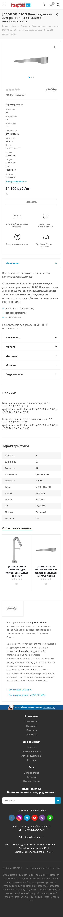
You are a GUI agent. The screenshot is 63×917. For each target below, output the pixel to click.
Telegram (27, 818)
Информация (31, 741)
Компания (31, 716)
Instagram (19, 818)
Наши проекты (31, 781)
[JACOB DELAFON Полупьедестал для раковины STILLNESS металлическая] (31, 60)
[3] (12, 89)
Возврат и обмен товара (17, 244)
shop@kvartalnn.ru (34, 837)
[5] (18, 89)
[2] (10, 89)
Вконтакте (12, 818)
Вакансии (31, 725)
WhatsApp (50, 818)
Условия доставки (31, 755)
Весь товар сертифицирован (45, 225)
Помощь (31, 747)
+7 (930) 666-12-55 (34, 830)
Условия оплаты (31, 751)
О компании (32, 721)
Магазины (31, 730)
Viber (42, 818)
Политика (31, 734)
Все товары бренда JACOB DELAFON (27, 695)
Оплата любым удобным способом (17, 225)
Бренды (31, 776)
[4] (15, 89)
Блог (31, 767)
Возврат (31, 759)
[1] (7, 89)
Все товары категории (20, 689)
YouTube (34, 818)
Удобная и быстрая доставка (45, 245)
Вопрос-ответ (31, 772)
